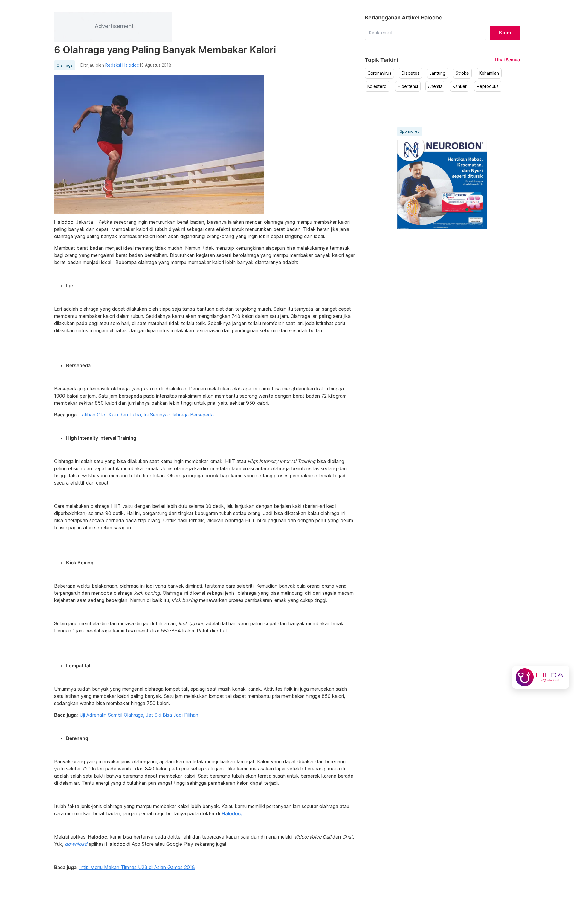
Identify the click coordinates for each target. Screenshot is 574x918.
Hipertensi (408, 86)
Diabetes (410, 73)
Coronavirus (379, 73)
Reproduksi (488, 86)
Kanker (460, 86)
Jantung (437, 73)
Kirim (505, 32)
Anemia (435, 86)
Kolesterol (377, 86)
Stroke (462, 73)
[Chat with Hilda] (540, 677)
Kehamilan (489, 73)
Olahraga (65, 65)
